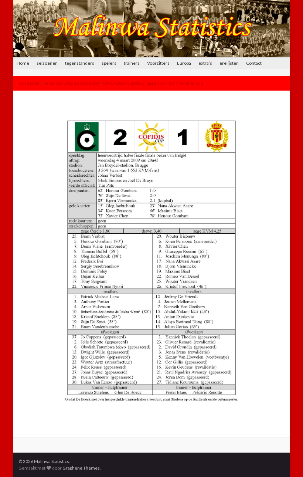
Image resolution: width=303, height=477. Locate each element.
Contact (254, 63)
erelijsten (229, 63)
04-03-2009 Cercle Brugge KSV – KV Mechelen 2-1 (153, 83)
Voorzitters (158, 63)
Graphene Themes (81, 468)
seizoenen (47, 63)
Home (23, 63)
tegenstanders (79, 63)
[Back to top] (286, 460)
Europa (184, 63)
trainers (132, 63)
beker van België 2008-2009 (71, 83)
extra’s (205, 63)
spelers (109, 63)
